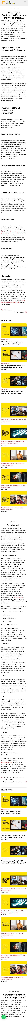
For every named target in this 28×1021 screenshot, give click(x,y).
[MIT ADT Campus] (8, 4)
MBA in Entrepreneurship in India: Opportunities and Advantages (11, 343)
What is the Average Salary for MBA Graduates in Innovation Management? (13, 392)
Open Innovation (8, 310)
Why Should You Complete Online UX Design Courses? (14, 778)
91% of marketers (19, 597)
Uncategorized (5, 339)
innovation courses (6, 762)
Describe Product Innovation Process (13, 782)
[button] (3, 1017)
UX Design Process (19, 312)
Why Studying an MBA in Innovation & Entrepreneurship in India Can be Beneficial (13, 368)
